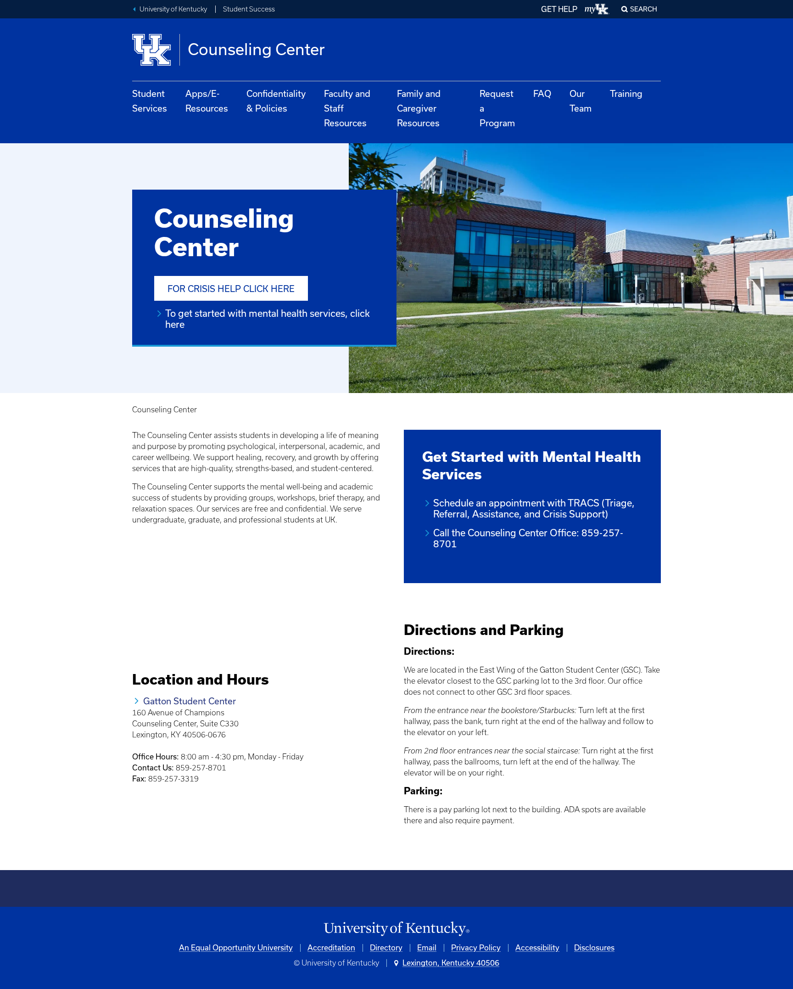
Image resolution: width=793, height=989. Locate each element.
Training (626, 94)
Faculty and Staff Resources (347, 108)
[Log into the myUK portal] (597, 9)
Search (643, 9)
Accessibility (537, 948)
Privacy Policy (476, 948)
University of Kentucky (173, 9)
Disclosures (594, 948)
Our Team (581, 101)
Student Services (149, 101)
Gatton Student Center (189, 701)
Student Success (249, 9)
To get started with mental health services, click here (267, 319)
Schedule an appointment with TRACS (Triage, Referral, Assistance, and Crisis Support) (534, 508)
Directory (386, 948)
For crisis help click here (231, 289)
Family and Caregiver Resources (419, 108)
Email (426, 948)
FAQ (542, 94)
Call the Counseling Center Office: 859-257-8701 (528, 538)
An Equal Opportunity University (236, 948)
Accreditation (331, 948)
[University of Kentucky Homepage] (396, 929)
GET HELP (559, 9)
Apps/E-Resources (206, 101)
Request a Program (497, 108)
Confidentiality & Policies (276, 101)
